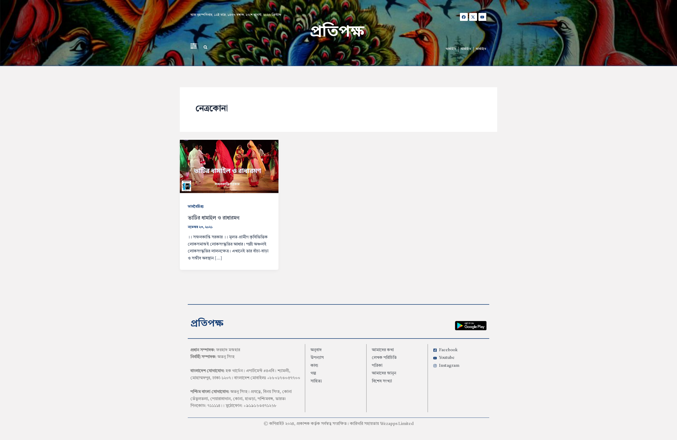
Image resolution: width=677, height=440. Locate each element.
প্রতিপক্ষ (337, 32)
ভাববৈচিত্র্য (196, 207)
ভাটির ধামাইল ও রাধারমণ (213, 218)
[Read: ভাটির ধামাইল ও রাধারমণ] (229, 166)
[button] (205, 47)
